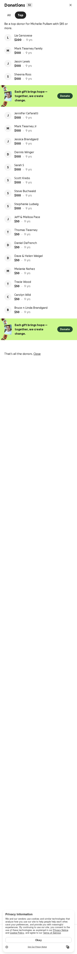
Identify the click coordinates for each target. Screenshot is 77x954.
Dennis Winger (24, 152)
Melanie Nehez (24, 268)
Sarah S (19, 165)
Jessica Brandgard (26, 139)
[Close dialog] (70, 5)
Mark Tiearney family (28, 48)
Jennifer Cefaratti (26, 113)
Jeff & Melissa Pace (27, 217)
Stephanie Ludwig (26, 204)
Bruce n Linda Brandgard (30, 307)
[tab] (8, 15)
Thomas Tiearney (25, 230)
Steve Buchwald (25, 191)
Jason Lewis (22, 61)
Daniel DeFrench (25, 242)
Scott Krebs (22, 178)
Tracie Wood (22, 281)
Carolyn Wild (22, 294)
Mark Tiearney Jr (25, 126)
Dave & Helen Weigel (28, 255)
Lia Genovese (23, 35)
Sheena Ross (22, 74)
